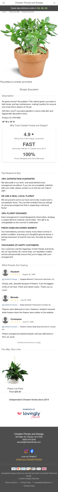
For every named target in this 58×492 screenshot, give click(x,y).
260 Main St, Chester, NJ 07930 (29, 436)
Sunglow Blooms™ (27, 279)
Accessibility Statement (42, 482)
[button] (52, 486)
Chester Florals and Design (29, 3)
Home (4, 12)
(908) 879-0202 (29, 439)
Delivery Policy (29, 486)
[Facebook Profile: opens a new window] (32, 451)
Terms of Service (11, 482)
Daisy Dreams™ (26, 305)
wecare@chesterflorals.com (29, 442)
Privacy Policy (26, 482)
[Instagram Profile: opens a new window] (26, 451)
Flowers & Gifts (14, 12)
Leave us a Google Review (29, 459)
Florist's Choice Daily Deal (30, 326)
